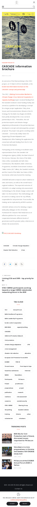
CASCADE (6, 245)
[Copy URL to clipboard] (21, 264)
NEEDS (7, 375)
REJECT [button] (25, 503)
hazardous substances (12, 370)
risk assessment (22, 396)
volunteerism (9, 418)
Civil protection (9, 340)
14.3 (6, 310)
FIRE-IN (18, 362)
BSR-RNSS (8, 327)
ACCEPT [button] (12, 503)
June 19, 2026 (18, 443)
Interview (27, 370)
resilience (8, 396)
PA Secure (21, 379)
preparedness (9, 388)
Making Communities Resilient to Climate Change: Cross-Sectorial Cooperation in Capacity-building (18, 97)
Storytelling (8, 410)
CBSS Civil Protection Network (14, 336)
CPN (28, 344)
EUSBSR (7, 362)
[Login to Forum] (34, 2)
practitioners (19, 383)
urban (23, 250)
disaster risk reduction (10, 250)
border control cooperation (13, 323)
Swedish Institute (23, 410)
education (28, 353)
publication (8, 392)
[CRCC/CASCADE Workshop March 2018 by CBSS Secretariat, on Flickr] (11, 233)
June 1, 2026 (17, 456)
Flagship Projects (8, 62)
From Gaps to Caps (25, 366)
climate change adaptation (21, 245)
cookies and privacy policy (18, 500)
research (20, 392)
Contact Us (18, 489)
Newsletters (18, 375)
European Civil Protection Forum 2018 (16, 357)
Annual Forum (17, 310)
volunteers (22, 418)
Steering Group (23, 405)
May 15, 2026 (17, 468)
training (7, 414)
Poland (7, 383)
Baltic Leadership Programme (14, 318)
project (21, 388)
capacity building (22, 327)
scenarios (8, 401)
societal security (22, 401)
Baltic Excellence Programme (13, 314)
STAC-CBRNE (8, 405)
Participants (8, 379)
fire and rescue (9, 366)
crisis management (10, 349)
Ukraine (18, 414)
